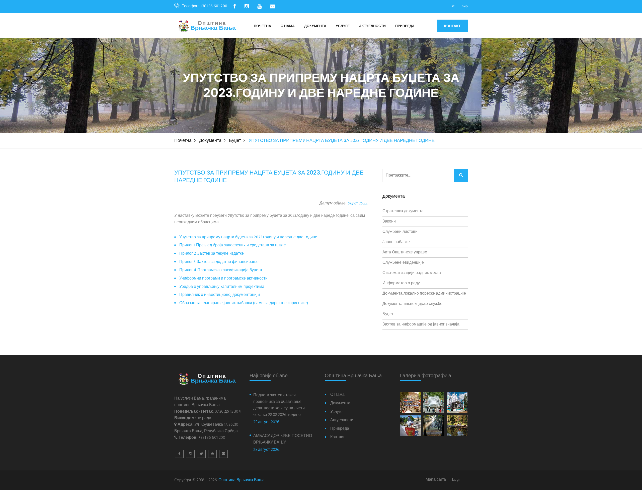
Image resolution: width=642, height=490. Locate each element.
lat (453, 6)
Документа (315, 26)
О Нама (288, 26)
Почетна (262, 26)
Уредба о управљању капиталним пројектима (221, 287)
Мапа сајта (436, 480)
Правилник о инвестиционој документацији (219, 295)
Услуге (343, 26)
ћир (465, 6)
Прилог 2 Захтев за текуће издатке (211, 254)
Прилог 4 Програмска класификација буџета (220, 270)
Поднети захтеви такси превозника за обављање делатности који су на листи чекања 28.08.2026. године (279, 405)
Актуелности (372, 26)
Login (456, 480)
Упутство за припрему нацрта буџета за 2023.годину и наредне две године (248, 237)
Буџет (235, 140)
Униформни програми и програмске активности (223, 279)
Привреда (405, 26)
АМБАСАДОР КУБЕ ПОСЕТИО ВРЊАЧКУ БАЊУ (282, 439)
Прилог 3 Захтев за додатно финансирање (219, 262)
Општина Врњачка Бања (241, 480)
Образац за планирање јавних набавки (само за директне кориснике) (243, 303)
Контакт (452, 26)
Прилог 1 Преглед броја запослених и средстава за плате (232, 245)
